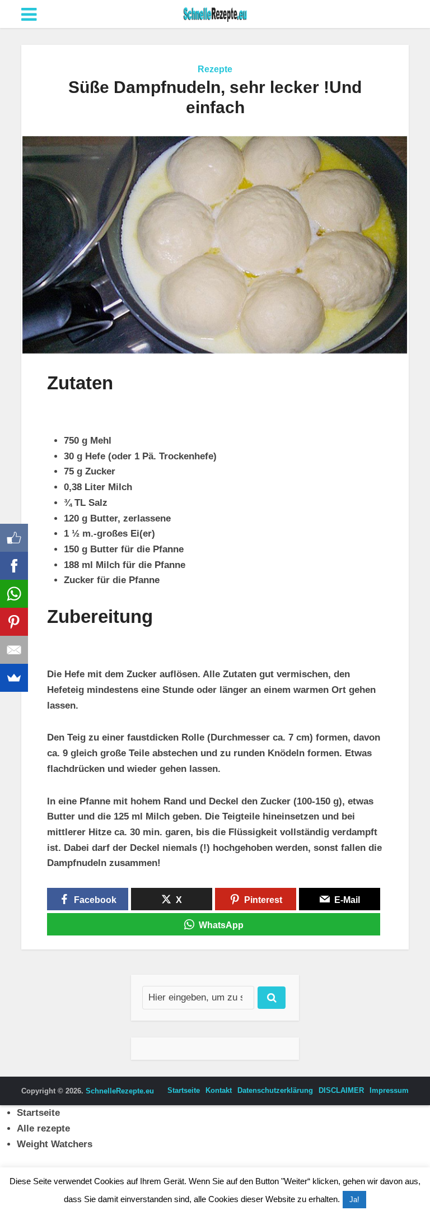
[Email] (14, 650)
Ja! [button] (354, 1199)
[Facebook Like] (14, 538)
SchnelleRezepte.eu (120, 1091)
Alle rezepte (43, 1128)
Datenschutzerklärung (275, 1090)
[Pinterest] (14, 622)
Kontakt (218, 1090)
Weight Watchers (54, 1144)
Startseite (183, 1090)
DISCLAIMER (341, 1090)
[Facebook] (14, 566)
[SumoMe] (14, 678)
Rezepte (215, 69)
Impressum (389, 1090)
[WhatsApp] (14, 594)
